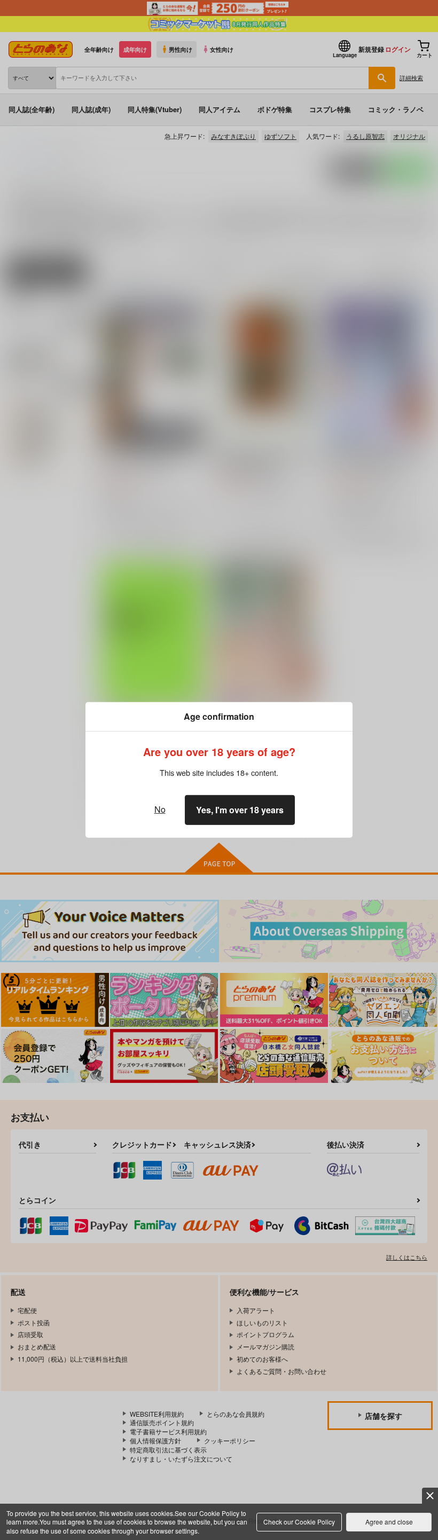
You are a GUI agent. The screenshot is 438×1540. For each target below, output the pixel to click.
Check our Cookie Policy (299, 1521)
